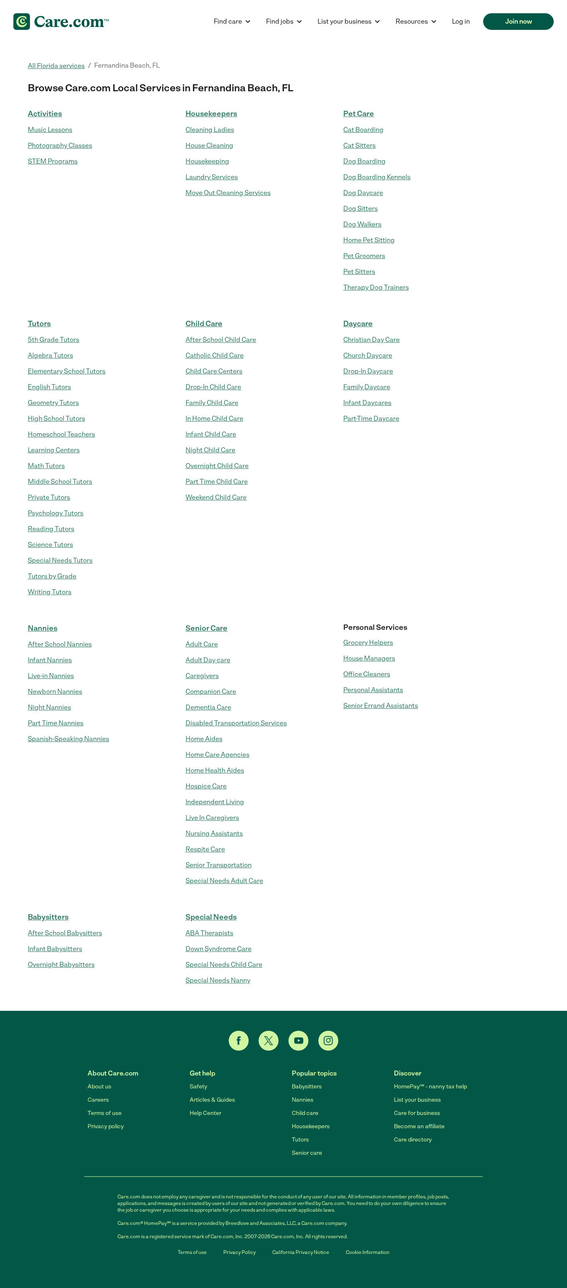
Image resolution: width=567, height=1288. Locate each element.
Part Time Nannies (55, 723)
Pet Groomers (364, 256)
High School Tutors (56, 418)
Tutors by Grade (52, 576)
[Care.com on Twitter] (269, 1041)
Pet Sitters (359, 272)
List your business (417, 1099)
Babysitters (48, 917)
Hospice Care (206, 786)
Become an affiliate (419, 1126)
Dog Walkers (362, 224)
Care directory (413, 1139)
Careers (98, 1099)
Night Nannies (49, 707)
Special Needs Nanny (218, 980)
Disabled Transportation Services (236, 723)
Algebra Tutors (50, 355)
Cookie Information (367, 1252)
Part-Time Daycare (371, 418)
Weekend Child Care (216, 497)
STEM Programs (53, 161)
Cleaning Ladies (210, 130)
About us (99, 1086)
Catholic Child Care (215, 355)
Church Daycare (367, 355)
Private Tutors (49, 497)
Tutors (39, 323)
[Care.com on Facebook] (239, 1041)
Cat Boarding (363, 130)
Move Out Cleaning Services (228, 193)
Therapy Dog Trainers (376, 287)
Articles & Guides (212, 1099)
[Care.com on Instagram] (328, 1041)
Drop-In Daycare (368, 371)
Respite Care (205, 849)
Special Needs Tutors (60, 560)
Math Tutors (46, 466)
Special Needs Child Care (224, 964)
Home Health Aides (215, 770)
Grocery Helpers (368, 642)
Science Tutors (50, 545)
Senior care (307, 1152)
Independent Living (215, 802)
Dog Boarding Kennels (377, 177)
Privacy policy (106, 1126)
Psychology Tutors (55, 513)
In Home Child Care (214, 418)
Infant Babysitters (55, 949)
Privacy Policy (239, 1252)
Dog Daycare (363, 193)
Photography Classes (60, 145)
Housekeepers (211, 113)
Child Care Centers (214, 371)
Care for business (417, 1113)
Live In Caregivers (212, 818)
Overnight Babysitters (61, 964)
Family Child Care (212, 403)
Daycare (358, 323)
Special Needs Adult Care (224, 881)
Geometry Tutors (53, 403)
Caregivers (202, 676)
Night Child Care (210, 450)
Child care (305, 1113)
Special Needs (211, 917)
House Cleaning (209, 145)
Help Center (205, 1113)
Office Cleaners (366, 674)
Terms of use (105, 1113)
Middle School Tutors (60, 481)
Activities (45, 113)
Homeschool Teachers (61, 434)
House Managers (369, 658)
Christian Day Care (371, 340)
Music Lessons (50, 130)
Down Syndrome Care (219, 949)
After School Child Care (221, 340)
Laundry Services (212, 177)
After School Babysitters (65, 933)
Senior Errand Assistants (380, 706)
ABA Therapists (209, 933)
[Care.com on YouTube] (298, 1041)
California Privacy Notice (300, 1252)
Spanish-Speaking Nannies (68, 739)
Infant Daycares (367, 403)
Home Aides (204, 739)
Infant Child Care (211, 434)
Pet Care (358, 113)
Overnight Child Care (217, 466)
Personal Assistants (373, 690)
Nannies (42, 628)
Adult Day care (208, 660)
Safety (198, 1086)
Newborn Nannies (55, 691)
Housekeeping (207, 161)
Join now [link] (518, 21)
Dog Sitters (360, 208)
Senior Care (206, 628)
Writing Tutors (49, 592)
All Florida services (56, 66)
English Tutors (49, 387)
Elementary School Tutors (66, 371)
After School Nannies (60, 644)
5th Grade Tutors (53, 340)
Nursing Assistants (214, 833)
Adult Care (202, 644)
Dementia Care (208, 707)
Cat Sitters (359, 145)
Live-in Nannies (51, 676)
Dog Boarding (364, 161)
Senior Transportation (219, 865)
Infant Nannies (50, 660)
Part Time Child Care (217, 481)
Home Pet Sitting (369, 240)
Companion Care (211, 691)
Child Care (204, 323)
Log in (461, 21)
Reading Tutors (51, 529)
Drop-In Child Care (213, 387)
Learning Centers (54, 450)
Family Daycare (366, 387)
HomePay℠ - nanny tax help (430, 1086)
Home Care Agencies (217, 755)
